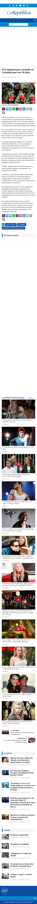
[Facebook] (9, 5)
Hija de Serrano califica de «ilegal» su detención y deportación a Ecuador (21, 760)
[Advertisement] (18, 46)
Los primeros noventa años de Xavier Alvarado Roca (21, 865)
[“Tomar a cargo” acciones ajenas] (5, 876)
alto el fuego (10, 224)
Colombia (22, 224)
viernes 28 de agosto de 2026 (21, 765)
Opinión (7, 830)
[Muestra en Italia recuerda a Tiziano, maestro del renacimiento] (5, 817)
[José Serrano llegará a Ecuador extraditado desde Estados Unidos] (5, 772)
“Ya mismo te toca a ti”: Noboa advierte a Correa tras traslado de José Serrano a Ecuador (22, 786)
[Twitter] (13, 5)
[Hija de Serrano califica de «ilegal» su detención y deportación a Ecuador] (5, 759)
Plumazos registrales (19, 835)
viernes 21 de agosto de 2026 (21, 879)
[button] (35, 20)
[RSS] (27, 5)
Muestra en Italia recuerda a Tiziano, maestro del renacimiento (22, 817)
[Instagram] (23, 5)
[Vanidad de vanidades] (5, 846)
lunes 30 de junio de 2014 (12, 77)
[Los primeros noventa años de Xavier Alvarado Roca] (5, 865)
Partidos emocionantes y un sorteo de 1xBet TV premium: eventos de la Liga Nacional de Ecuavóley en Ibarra (22, 802)
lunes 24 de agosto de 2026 (20, 868)
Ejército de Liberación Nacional (13, 228)
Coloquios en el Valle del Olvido (20, 854)
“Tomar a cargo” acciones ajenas (21, 875)
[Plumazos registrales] (5, 836)
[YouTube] (20, 5)
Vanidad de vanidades (19, 844)
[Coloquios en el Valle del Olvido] (5, 855)
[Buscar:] (18, 24)
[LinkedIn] (16, 5)
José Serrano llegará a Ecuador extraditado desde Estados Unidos (21, 773)
